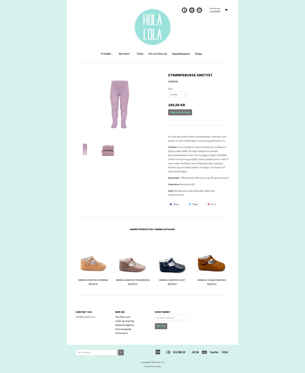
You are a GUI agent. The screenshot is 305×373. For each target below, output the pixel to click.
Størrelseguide (123, 329)
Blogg (198, 54)
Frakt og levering (124, 321)
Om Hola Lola (122, 316)
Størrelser (124, 54)
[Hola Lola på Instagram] (199, 10)
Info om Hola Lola (158, 54)
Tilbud (140, 54)
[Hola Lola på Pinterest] (192, 10)
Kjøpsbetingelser (181, 54)
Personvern (121, 333)
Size (170, 88)
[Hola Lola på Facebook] (184, 10)
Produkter (106, 54)
